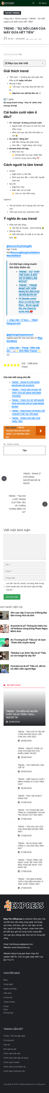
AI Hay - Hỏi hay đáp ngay (14, 1036)
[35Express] (8, 3)
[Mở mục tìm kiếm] (33, 3)
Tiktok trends (9, 1002)
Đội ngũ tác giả (10, 1049)
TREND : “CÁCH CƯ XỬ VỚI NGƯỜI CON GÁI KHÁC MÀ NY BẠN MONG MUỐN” (28, 403)
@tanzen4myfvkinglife (19, 246)
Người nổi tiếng (10, 989)
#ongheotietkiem (30, 252)
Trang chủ (8, 18)
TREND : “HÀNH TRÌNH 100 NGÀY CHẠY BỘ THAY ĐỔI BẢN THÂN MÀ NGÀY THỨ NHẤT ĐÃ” (30, 863)
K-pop (6, 1006)
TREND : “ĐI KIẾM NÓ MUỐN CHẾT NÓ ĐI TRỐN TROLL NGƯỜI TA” (22, 714)
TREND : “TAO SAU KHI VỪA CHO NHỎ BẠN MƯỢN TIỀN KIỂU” (30, 829)
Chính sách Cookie (11, 1062)
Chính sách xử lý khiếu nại (14, 1067)
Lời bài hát (8, 997)
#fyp (39, 337)
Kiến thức (8, 993)
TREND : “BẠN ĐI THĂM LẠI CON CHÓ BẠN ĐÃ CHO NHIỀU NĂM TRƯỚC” (30, 750)
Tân (12, 39)
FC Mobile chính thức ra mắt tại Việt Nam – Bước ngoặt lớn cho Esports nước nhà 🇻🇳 (29, 305)
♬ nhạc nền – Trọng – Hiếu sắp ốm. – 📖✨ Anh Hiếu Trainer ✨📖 (24, 350)
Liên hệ (7, 1045)
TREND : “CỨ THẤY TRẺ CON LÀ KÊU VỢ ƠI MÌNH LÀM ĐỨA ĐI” (29, 276)
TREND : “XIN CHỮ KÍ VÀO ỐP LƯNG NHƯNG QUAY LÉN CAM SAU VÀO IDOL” (31, 734)
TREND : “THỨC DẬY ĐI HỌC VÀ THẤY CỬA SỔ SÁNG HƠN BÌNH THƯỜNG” (26, 392)
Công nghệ (8, 984)
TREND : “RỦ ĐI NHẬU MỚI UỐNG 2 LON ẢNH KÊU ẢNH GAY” (31, 845)
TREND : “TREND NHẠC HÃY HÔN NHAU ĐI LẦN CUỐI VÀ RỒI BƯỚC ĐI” (29, 290)
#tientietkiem (14, 255)
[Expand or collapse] (42, 63)
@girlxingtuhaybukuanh (20, 334)
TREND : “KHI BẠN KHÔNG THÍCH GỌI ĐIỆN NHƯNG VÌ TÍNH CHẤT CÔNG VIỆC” (30, 881)
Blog (5, 980)
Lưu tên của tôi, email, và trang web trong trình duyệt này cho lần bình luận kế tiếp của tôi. (25, 586)
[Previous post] (4, 478)
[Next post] (45, 504)
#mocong (15, 252)
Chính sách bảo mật (12, 1053)
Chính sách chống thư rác (14, 1071)
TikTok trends (12, 13)
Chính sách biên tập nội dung (16, 1058)
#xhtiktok (12, 341)
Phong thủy (8, 1013)
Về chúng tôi (9, 1040)
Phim (6, 1009)
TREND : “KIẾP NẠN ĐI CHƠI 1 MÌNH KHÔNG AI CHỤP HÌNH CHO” (31, 781)
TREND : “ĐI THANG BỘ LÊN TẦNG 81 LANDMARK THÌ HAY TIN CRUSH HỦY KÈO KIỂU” (31, 812)
